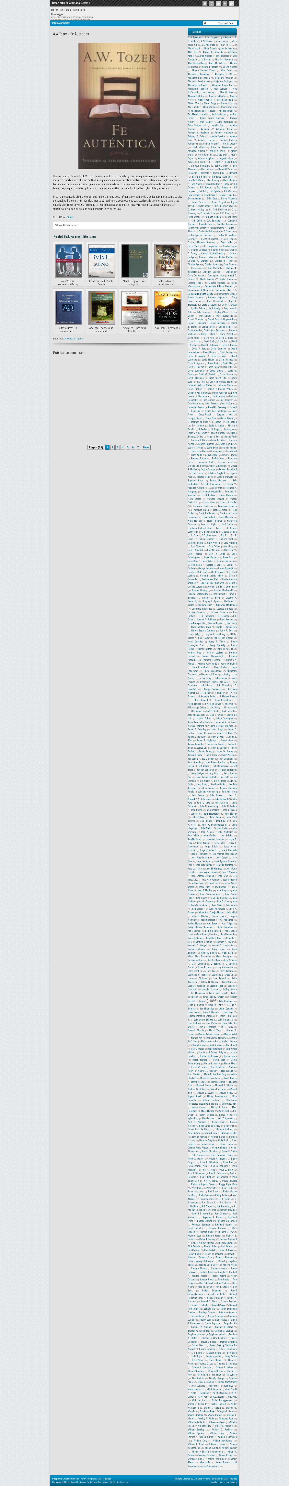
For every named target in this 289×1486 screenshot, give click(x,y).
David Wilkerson (196, 377)
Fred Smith (227, 524)
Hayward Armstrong (215, 634)
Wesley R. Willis (206, 1418)
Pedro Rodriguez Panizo (203, 1184)
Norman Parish (218, 1136)
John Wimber (209, 835)
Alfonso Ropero (205, 99)
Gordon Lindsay (199, 590)
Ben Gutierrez (207, 169)
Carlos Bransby (217, 227)
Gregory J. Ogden (211, 601)
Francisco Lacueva (227, 506)
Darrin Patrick (226, 334)
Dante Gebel (194, 330)
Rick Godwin (194, 1246)
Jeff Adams (204, 766)
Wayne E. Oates (226, 1411)
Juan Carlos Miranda (210, 894)
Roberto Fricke (230, 1264)
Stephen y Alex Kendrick (214, 1338)
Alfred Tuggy (210, 103)
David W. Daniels (207, 374)
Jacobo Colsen (204, 718)
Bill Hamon (222, 187)
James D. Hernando (197, 736)
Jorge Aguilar (203, 843)
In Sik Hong (205, 678)
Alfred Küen (193, 103)
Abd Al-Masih (194, 48)
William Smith (211, 1447)
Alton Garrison (210, 106)
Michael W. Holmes (197, 1089)
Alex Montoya (208, 92)
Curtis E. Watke (229, 304)
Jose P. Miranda (229, 872)
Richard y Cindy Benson (202, 1242)
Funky (219, 528)
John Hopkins (212, 809)
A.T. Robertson (208, 44)
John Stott (206, 828)
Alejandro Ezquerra (224, 77)
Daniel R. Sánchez (197, 322)
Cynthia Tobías (198, 308)
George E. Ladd (214, 564)
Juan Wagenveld (217, 908)
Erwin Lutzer (197, 473)
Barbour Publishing (200, 165)
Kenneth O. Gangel (197, 945)
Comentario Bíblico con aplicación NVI (209, 290)
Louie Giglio (193, 1012)
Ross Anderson (205, 1286)
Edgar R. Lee (213, 436)
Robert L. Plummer (225, 1257)
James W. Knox (195, 754)
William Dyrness (196, 1433)
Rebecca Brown (204, 1220)
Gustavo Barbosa (225, 608)
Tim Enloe (216, 1374)
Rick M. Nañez (210, 1246)
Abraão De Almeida (213, 52)
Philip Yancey (205, 1195)
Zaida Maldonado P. (210, 1466)
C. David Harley (196, 209)
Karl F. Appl (227, 923)
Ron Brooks (223, 1279)
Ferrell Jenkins (208, 495)
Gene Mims (193, 561)
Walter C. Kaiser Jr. (197, 1403)
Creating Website (71, 1479)
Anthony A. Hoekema (198, 132)
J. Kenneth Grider (207, 696)
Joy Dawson (220, 886)
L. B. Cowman (199, 963)
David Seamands (196, 370)
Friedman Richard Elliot (199, 528)
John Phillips (206, 820)
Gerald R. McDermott (198, 572)
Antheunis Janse (224, 129)
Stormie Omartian (228, 1341)
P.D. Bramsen (198, 1155)
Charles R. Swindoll (198, 260)
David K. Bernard (196, 356)
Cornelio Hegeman (217, 297)
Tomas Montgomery (227, 1381)
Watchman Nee (207, 1411)
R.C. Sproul (207, 1206)
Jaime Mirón (221, 722)
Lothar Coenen (226, 1008)
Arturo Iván (221, 154)
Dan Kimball (205, 315)
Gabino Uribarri (206, 538)
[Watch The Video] (204, 3)
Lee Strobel (220, 978)
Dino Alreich (209, 399)
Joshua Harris (197, 883)
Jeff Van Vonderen (205, 769)
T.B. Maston (231, 1352)
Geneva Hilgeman (225, 561)
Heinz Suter (204, 637)
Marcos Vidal (230, 1034)
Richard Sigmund (228, 1239)
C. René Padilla (213, 216)
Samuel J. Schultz (199, 1305)
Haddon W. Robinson (206, 619)
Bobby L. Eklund (226, 195)
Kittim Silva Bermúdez (199, 956)
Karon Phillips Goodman (200, 927)
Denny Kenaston (220, 392)
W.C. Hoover (218, 1396)
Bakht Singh (231, 161)
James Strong (205, 751)
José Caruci (222, 857)
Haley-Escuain (227, 619)
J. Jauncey (220, 692)
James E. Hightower (206, 740)
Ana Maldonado (226, 110)
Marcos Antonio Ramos (209, 1034)
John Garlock (221, 802)
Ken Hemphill (227, 934)
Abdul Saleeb (210, 48)
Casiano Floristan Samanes (201, 242)
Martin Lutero (230, 1056)
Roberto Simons (199, 1268)
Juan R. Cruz (223, 901)
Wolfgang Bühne (196, 1458)
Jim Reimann (220, 780)
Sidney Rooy (221, 1319)
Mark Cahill (231, 1045)
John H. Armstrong (209, 806)
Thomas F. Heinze (224, 1367)
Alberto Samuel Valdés (203, 70)
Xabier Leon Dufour (217, 1458)
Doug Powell (205, 414)
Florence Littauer (215, 498)
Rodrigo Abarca (199, 1275)
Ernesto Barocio (208, 469)
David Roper (214, 366)
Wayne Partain (215, 1414)
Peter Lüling (228, 1187)
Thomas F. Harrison (201, 1367)
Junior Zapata (219, 916)
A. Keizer (227, 37)
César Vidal (193, 246)
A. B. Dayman (194, 37)
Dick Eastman (219, 396)
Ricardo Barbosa (217, 1228)
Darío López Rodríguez (214, 330)
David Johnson (227, 352)
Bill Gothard (206, 187)
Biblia (226, 183)
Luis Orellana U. (226, 1019)
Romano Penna (207, 1279)
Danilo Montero (226, 326)
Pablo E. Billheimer (209, 1162)
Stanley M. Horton (224, 1326)
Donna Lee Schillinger (216, 411)
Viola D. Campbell (200, 1392)
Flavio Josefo (194, 498)
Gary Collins (215, 546)
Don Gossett (212, 403)
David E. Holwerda (209, 345)
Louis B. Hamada (211, 1012)
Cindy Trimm (226, 279)
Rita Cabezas (194, 1250)
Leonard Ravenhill (196, 985)
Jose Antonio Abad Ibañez (224, 853)
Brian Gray (212, 198)
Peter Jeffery (212, 1187)
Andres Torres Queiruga (212, 118)
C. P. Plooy (224, 213)
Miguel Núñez (226, 1092)
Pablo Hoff (228, 1162)
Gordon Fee (231, 586)
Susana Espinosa (207, 1349)
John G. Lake (203, 802)
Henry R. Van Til (225, 648)
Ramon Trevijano (228, 1209)
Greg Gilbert (219, 593)
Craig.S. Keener (209, 304)
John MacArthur (211, 813)
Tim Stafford (198, 1378)
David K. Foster (218, 356)
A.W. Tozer (69, 338)
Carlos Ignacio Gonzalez (200, 235)
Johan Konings (208, 788)
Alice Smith (193, 106)
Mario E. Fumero (229, 1041)
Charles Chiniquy (199, 249)
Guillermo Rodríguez (202, 608)
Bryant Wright (204, 205)
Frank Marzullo (226, 517)
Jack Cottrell (228, 711)
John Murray (231, 813)
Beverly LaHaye (213, 183)
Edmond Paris (230, 436)
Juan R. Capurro (206, 901)
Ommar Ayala (207, 1144)
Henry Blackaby (217, 645)
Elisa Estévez (213, 454)
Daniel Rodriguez (218, 322)
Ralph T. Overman (208, 1209)
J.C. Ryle (229, 703)
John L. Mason (230, 809)
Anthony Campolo (224, 132)
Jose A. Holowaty (229, 850)
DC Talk (201, 381)
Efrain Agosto (216, 451)
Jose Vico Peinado (210, 879)
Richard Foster (213, 1235)
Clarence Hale (195, 282)
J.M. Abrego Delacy (197, 707)
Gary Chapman (198, 546)
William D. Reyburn (222, 1429)
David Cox (223, 341)
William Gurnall (206, 1436)
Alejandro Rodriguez (224, 81)
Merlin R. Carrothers (210, 1078)
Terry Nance (198, 1360)
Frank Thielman (215, 520)
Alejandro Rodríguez (198, 85)
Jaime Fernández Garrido (200, 722)
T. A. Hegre (196, 1352)
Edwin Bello (212, 447)
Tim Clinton (202, 1374)
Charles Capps (230, 246)
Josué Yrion (204, 886)
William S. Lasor (217, 1444)
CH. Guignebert (210, 246)
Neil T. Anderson (226, 1118)
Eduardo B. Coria (199, 440)
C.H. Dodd (196, 220)
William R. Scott (196, 1444)
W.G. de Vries (199, 1400)
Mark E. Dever (197, 1048)
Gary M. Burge (214, 550)
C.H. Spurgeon (214, 220)
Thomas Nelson (215, 1371)
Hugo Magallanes (212, 670)
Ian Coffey (225, 674)
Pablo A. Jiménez (217, 1158)
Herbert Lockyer (215, 652)
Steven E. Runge (208, 1341)
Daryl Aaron (194, 337)
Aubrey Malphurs (206, 158)
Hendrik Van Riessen (224, 637)
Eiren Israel (231, 451)
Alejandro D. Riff (224, 74)
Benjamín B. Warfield (198, 172)
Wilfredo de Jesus (217, 1422)
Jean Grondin (194, 762)
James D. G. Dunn (224, 733)
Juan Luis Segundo (219, 897)
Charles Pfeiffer (225, 257)
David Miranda (226, 359)
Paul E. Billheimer (196, 1173)
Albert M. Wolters (217, 63)
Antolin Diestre (217, 136)
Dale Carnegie (204, 312)
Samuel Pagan (218, 1305)
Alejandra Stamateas (198, 74)
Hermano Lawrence (212, 659)
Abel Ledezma (227, 48)
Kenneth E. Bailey (204, 941)
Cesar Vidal (227, 242)
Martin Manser (199, 1059)
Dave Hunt (209, 337)
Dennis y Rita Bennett (198, 392)
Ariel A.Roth (198, 147)
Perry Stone (197, 1187)
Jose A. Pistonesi (199, 853)
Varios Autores (195, 1389)
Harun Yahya (194, 634)
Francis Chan (208, 502)
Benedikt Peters (226, 169)
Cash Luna (228, 238)
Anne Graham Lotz (197, 125)
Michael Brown (218, 1081)
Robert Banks (194, 1253)
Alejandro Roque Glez (222, 85)
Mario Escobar (199, 1045)
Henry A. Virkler (217, 641)
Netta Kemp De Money (209, 1125)
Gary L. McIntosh (195, 550)
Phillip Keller (221, 1195)
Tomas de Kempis (205, 1381)
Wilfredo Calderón (196, 1422)
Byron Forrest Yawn (224, 205)
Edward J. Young (226, 443)
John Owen (215, 817)
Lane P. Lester (205, 967)
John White (193, 835)
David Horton (209, 352)
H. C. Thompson (206, 615)
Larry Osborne (226, 970)
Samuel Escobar (229, 1301)
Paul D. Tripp (226, 1169)
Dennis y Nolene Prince (220, 388)
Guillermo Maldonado (226, 604)
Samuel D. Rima (209, 1301)
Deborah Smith (225, 385)
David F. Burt (199, 348)
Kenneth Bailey (195, 938)
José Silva (223, 875)
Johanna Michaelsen (208, 791)
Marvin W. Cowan (199, 1067)
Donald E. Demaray (217, 407)
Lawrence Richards (197, 978)
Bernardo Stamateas (222, 176)
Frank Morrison (195, 520)
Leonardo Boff (216, 985)
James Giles (227, 740)
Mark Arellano (216, 1045)
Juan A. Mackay (205, 890)
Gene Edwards (210, 557)
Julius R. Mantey (199, 916)
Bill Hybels (215, 191)
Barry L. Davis (222, 165)
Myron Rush (223, 1110)
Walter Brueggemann (222, 1400)
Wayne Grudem (195, 1414)
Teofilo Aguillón (213, 1356)
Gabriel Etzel (226, 538)
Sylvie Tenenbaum (228, 1349)
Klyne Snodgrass (224, 956)
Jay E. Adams (208, 758)
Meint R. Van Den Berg (215, 1074)
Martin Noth (219, 1059)
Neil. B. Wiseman (197, 1122)
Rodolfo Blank (207, 1272)
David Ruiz (228, 366)
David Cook (209, 341)
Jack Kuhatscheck (196, 714)
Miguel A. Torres (218, 1089)
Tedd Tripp (196, 1356)
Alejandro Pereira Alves (199, 81)
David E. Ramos (229, 345)
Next (146, 447)
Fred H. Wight (208, 524)
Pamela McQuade (219, 1165)
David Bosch (194, 341)
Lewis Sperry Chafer (213, 996)
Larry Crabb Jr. (195, 970)
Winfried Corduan (206, 1455)
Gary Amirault (230, 542)
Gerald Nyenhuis (226, 568)
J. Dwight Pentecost (211, 689)
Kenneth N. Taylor (225, 941)
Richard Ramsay (207, 1239)
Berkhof (233, 172)
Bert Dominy (213, 180)
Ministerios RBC (229, 1103)
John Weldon (207, 831)
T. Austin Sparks (214, 1352)
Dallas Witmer (222, 312)
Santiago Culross (207, 1312)
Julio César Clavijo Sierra (210, 912)
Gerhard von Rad (210, 579)
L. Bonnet (215, 963)
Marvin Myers (230, 1063)
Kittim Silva (227, 952)
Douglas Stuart (195, 418)
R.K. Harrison (223, 1206)
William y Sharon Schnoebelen (207, 1451)
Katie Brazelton (225, 927)
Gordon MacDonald (223, 590)
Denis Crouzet (195, 388)
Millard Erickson (211, 1100)
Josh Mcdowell (230, 879)
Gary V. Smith (217, 553)
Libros (80, 338)
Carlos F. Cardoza (225, 231)
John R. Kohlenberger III (214, 824)
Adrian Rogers (222, 55)
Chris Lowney (197, 268)
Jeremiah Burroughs (227, 769)
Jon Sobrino (227, 835)
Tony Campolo (198, 1385)
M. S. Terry (227, 1026)
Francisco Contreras (203, 506)
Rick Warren (227, 1246)
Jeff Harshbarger (221, 766)
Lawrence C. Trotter (197, 974)
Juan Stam (217, 905)
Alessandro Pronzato (198, 88)
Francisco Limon (201, 509)
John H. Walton (229, 806)
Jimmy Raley (201, 784)
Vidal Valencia (214, 1389)
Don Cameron (226, 399)
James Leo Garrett (215, 744)
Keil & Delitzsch (213, 930)
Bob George (209, 195)
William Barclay (196, 1429)
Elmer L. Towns (229, 454)
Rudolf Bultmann (211, 1290)
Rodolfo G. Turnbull (227, 1272)
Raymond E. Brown (212, 1217)
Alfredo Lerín (227, 103)
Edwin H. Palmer (229, 447)
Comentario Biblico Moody (200, 293)
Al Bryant (206, 59)
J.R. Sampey (196, 711)
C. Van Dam (231, 216)
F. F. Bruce (228, 484)
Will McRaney (204, 1425)
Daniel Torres (208, 326)
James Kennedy (195, 744)
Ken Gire (213, 934)
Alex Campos (220, 88)
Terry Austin (231, 1356)
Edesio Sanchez (218, 432)
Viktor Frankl (231, 1389)
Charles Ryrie (194, 264)
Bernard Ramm (199, 176)
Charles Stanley (212, 264)
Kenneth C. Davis (214, 938)
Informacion (221, 678)
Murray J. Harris (219, 1107)
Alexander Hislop (196, 96)
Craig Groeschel (214, 301)
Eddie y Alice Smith (197, 432)
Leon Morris (228, 982)
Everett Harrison (218, 480)
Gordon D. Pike (215, 586)
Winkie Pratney (226, 1455)
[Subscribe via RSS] (231, 3)
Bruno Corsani (199, 202)
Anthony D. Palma (197, 136)
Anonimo (205, 129)
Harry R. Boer (226, 630)
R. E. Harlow (225, 1202)
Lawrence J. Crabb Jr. (222, 974)
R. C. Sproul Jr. (209, 1202)
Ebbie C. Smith (216, 425)
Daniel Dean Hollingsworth (221, 319)
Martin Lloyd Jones (209, 1056)
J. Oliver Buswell (199, 700)
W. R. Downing (220, 1392)
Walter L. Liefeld (212, 1407)
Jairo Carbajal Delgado (221, 725)
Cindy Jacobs (207, 279)
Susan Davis (198, 1345)
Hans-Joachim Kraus (201, 627)
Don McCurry (227, 403)
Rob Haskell (209, 1250)
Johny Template (88, 1479)
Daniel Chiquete (195, 319)
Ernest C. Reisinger (218, 465)
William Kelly (200, 1440)
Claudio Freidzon (217, 282)
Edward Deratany (206, 443)
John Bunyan (216, 795)
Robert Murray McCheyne (200, 1261)
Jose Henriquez (204, 861)
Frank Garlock (208, 517)
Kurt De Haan (214, 960)
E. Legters (217, 421)
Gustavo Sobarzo (219, 612)
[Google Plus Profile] (211, 3)
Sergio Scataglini (216, 1316)
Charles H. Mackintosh (212, 253)
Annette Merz (218, 125)
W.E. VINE (232, 1396)
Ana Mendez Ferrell (197, 114)
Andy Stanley (206, 121)
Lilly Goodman (226, 1001)
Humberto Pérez (209, 674)
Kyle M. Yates (230, 960)
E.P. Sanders (198, 425)
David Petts (213, 363)
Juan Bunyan (222, 890)
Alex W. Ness (226, 92)
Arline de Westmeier (221, 147)
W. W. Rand (203, 1396)
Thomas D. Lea (205, 1363)
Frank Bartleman (207, 513)
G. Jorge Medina (229, 531)
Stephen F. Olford (217, 1334)
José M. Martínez (214, 868)
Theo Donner (215, 1360)
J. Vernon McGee (213, 703)
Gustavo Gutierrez (197, 612)
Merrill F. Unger (198, 1081)
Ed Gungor (215, 429)
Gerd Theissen (218, 572)
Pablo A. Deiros (195, 1158)
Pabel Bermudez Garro (221, 1155)
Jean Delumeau (226, 758)
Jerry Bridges (197, 773)
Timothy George (217, 1378)
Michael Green (203, 1085)
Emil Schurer (218, 458)
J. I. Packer (205, 692)
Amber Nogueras (229, 106)
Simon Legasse (212, 1323)
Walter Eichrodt (218, 1403)
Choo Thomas (230, 264)
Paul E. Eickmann (217, 1173)
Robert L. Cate (205, 1257)
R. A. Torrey (225, 1198)
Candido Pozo (206, 224)
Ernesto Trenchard (228, 469)
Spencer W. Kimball (201, 1326)
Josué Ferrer (215, 883)
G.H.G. (224, 535)
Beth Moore (196, 183)
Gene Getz (228, 557)
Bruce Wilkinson (229, 198)
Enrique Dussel (225, 462)
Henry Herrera (205, 648)
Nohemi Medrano (224, 1129)
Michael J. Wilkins (224, 1085)
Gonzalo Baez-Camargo (212, 582)
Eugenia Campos (205, 476)
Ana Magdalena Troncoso (203, 110)
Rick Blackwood (226, 1242)
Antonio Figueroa (206, 140)
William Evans (217, 1433)
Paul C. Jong (208, 1169)
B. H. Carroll (215, 161)
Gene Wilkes (208, 561)
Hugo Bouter (220, 667)
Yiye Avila (205, 1462)
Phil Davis (213, 1191)
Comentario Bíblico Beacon (219, 286)
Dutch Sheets (226, 418)
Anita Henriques (225, 121)
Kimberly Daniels (209, 952)
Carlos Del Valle (206, 231)
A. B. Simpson (211, 37)
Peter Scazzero (195, 1191)
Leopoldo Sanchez (210, 989)
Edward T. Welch (195, 447)
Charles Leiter (206, 257)
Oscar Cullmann (219, 1147)
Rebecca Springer (201, 1224)
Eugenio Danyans (225, 476)
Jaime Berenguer (224, 718)
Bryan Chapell (219, 202)
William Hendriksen (227, 1436)
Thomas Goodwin (196, 1371)
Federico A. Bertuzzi (197, 487)
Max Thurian (194, 1074)
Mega (70, 217)
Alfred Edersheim (225, 99)
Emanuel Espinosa (199, 458)
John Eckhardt (221, 799)
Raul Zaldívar (221, 1213)
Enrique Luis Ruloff (197, 465)
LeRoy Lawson (230, 989)
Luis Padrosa (194, 1023)
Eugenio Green (195, 480)
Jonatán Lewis (195, 839)
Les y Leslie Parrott (218, 993)
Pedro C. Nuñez (210, 1180)
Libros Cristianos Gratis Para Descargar (89, 1482)
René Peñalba (195, 1228)
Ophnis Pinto (226, 1144)
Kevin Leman (218, 949)
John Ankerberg (229, 791)
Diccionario (203, 396)
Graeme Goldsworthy (198, 593)
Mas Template (104, 1479)
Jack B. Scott (212, 711)
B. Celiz (201, 161)
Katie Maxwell (194, 930)
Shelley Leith (205, 1319)
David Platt (228, 363)
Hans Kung (232, 623)
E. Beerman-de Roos (198, 421)
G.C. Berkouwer (209, 535)
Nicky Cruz (229, 1125)
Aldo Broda (227, 70)
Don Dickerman (195, 403)
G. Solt (194, 535)
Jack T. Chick (216, 714)
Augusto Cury (226, 158)
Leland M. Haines (209, 982)
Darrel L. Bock (208, 334)
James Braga (217, 729)
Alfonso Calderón (217, 96)
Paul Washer (222, 1176)
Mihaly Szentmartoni (217, 1096)
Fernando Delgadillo (211, 491)
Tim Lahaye (231, 1374)
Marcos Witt (196, 1037)
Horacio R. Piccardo (207, 663)
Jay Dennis (193, 758)
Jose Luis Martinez (224, 864)
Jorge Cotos (219, 843)
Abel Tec (192, 52)
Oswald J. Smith (229, 1151)
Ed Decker (202, 429)
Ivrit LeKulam (207, 685)
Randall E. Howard (200, 1213)
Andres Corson (219, 114)
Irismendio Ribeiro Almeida (213, 681)
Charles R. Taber (224, 260)
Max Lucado (227, 1070)
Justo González (208, 919)
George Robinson (206, 568)
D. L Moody (214, 308)
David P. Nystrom (196, 363)
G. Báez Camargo (210, 531)
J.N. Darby (215, 707)
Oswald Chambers (210, 1151)
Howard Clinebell (229, 663)
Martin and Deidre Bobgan (212, 1052)
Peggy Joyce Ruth (228, 1184)
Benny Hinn (219, 172)
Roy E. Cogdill (222, 1286)
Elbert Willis (196, 454)
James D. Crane (205, 733)
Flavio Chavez (226, 495)
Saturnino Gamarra (228, 1312)
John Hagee (196, 809)
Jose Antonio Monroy (201, 857)
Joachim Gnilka (218, 784)
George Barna (195, 564)
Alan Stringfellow (196, 63)
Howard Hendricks (201, 667)
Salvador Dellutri (215, 1297)
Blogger (233, 1482)
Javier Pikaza (227, 754)
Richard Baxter (207, 1231)
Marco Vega (215, 1030)
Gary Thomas (195, 553)
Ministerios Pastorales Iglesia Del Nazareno (212, 1101)
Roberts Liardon (219, 1268)
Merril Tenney (230, 1078)
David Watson (226, 374)
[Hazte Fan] (225, 3)
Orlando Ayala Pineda (198, 1147)
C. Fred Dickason (218, 209)
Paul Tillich (205, 1176)
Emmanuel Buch (206, 462)
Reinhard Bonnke (224, 1224)
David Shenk (216, 370)
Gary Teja (228, 550)
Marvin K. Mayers (212, 1063)
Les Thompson (198, 993)
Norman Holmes (199, 1136)
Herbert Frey (194, 652)
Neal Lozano (208, 1118)
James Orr (202, 747)
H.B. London (223, 615)
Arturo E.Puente (205, 154)
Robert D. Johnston (214, 1253)
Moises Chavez (199, 1107)
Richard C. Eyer (226, 1231)
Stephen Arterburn (196, 1334)
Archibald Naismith (210, 143)
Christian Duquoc (211, 271)
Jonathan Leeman (215, 839)
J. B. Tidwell (223, 685)
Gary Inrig (229, 546)
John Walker (222, 828)
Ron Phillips (223, 1283)
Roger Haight (219, 1275)
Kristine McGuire (196, 960)
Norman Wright (206, 1140)
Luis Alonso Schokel (204, 1019)
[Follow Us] (218, 3)
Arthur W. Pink (217, 150)
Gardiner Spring (195, 542)
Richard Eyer (194, 1235)
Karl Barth (212, 923)
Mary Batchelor (218, 1067)
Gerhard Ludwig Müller (211, 575)
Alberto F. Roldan (210, 66)
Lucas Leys (228, 1012)
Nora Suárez (194, 1133)
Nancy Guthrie (207, 1114)
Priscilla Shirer (207, 1198)
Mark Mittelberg (214, 1048)
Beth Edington (230, 180)
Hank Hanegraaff (196, 623)
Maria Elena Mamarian (217, 1037)
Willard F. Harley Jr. (224, 1425)
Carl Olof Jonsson (225, 224)
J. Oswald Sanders (222, 700)
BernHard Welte (195, 180)
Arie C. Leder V (230, 143)
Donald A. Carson (196, 407)
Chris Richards (215, 268)
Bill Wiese (229, 191)
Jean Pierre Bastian (215, 762)
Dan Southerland (224, 315)
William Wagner (229, 1447)
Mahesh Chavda (196, 1030)
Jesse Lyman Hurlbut (206, 777)
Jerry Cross (214, 773)
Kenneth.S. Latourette (222, 945)
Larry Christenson (224, 967)
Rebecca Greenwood (227, 1220)
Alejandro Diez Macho (199, 77)
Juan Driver (201, 897)
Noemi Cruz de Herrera (200, 1129)
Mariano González (209, 1041)
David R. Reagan (196, 366)
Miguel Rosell (195, 1096)
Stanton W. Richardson (199, 1330)
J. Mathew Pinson (228, 696)
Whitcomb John (226, 1418)
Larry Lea (211, 970)
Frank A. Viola (220, 509)
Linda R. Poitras (196, 1004)
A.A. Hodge (222, 41)
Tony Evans (214, 1385)
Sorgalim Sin (230, 1323)
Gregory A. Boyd (211, 597)
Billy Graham (194, 195)
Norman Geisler (229, 1133)
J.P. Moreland (230, 707)
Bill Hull (202, 191)
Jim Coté (224, 777)
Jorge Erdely (211, 846)
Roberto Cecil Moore (209, 1264)
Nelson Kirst (218, 1122)
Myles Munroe (207, 1110)
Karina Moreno (195, 923)
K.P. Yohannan (226, 919)
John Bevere (198, 795)
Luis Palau (211, 1023)
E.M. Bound (231, 421)
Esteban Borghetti (216, 473)
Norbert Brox (211, 1133)
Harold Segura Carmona (203, 630)
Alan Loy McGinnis (224, 59)
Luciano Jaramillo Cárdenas (201, 1015)
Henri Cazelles (195, 641)
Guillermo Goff (205, 604)
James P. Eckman (219, 747)
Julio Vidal (232, 912)
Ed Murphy (229, 429)
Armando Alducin (196, 150)
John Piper (221, 820)
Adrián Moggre (205, 55)
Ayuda (191, 161)
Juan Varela (231, 905)
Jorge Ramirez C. (208, 850)
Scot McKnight (197, 1316)
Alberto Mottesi (230, 66)
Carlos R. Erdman (209, 238)
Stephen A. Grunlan (223, 1330)
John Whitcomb (225, 831)
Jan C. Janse (212, 754)
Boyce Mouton (195, 198)
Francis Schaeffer (228, 502)
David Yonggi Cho (217, 377)
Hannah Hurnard (215, 623)
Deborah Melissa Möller (200, 385)
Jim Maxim (205, 780)
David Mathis (208, 359)
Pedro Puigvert (229, 1180)
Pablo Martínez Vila (197, 1165)
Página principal (61, 23)
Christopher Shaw (216, 275)
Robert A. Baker (226, 1250)
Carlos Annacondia (197, 227)
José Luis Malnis (204, 864)
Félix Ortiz (217, 487)
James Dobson (217, 736)
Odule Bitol (222, 1140)
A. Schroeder (207, 41)
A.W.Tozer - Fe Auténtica (71, 34)
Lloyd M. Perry (215, 1004)
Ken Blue (201, 934)
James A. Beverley (197, 729)
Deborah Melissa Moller (221, 381)
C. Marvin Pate (208, 213)
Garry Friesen (213, 542)
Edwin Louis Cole (199, 451)
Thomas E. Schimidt (227, 1363)
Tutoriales (228, 1385)
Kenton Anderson (196, 949)
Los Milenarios (207, 1008)
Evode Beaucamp (211, 484)
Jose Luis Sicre (195, 868)
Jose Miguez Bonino (208, 872)
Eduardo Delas (218, 440)
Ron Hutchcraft (206, 1283)
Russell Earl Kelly (216, 1294)
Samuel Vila (209, 1308)
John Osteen (198, 817)
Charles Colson (218, 249)
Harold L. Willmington (226, 627)
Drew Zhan (211, 418)
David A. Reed (226, 337)
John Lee (195, 813)
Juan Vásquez (198, 908)
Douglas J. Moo (225, 414)
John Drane (206, 799)
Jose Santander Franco (202, 875)
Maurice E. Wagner (207, 1070)
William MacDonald (222, 1440)
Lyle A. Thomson (208, 1026)
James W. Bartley (224, 751)
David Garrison (218, 348)
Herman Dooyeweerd (212, 656)
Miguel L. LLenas (206, 1092)
